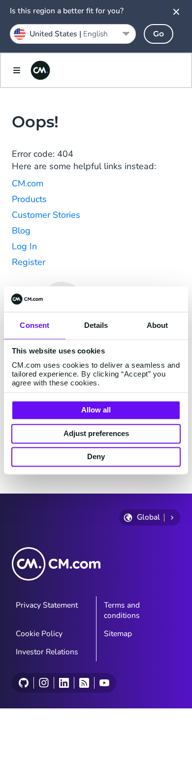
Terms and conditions (122, 610)
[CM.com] (40, 70)
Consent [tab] (34, 326)
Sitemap (118, 633)
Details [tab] (96, 326)
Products (29, 199)
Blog (21, 230)
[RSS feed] (84, 683)
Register (28, 262)
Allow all (96, 410)
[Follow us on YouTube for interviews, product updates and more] (104, 683)
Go (158, 33)
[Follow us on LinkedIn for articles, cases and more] (64, 683)
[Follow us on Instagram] (43, 683)
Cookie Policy (39, 633)
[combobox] (73, 34)
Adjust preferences (96, 433)
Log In (24, 246)
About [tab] (157, 326)
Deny (96, 457)
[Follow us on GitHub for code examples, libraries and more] (23, 683)
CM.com (27, 183)
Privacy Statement (47, 605)
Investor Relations (47, 651)
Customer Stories (46, 215)
